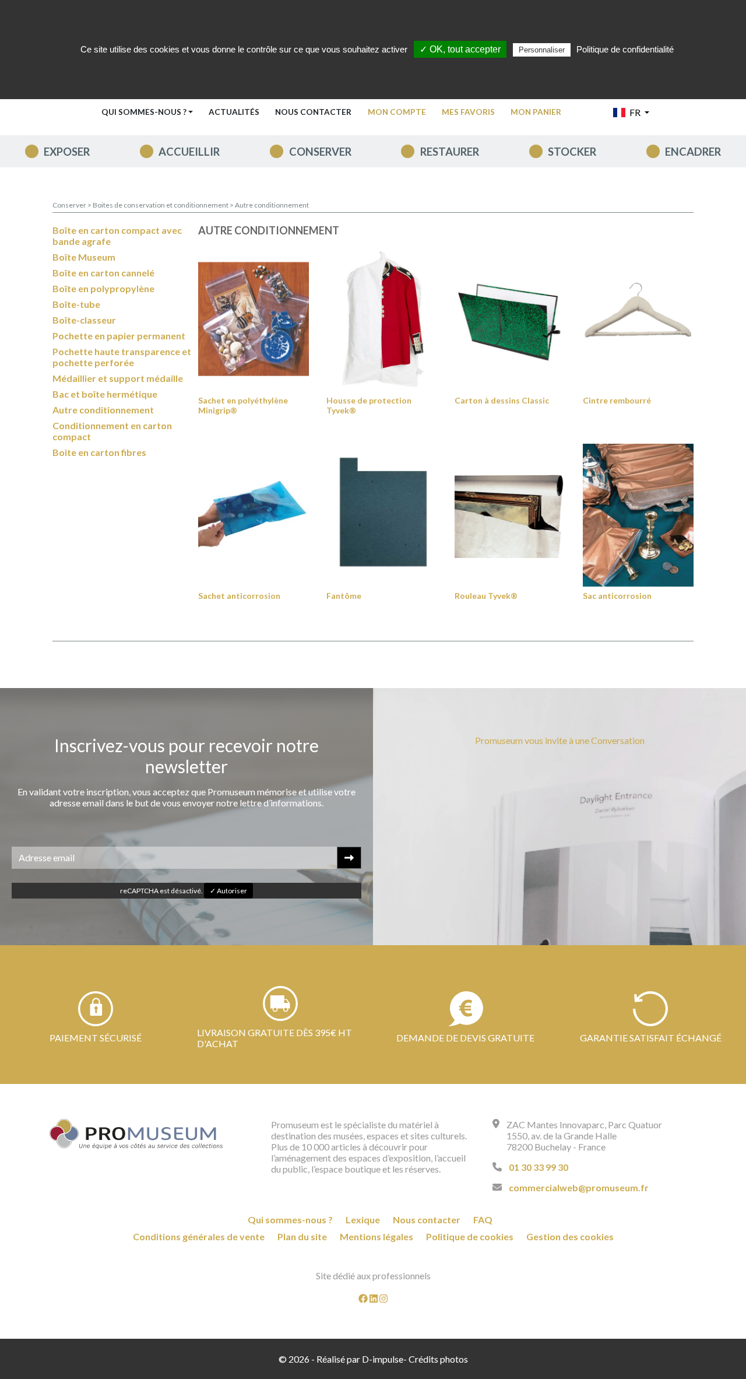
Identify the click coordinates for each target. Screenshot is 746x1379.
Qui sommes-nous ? (290, 1219)
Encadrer (693, 151)
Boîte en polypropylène (103, 288)
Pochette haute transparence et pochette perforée (121, 357)
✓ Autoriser (228, 890)
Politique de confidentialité (625, 49)
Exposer (67, 151)
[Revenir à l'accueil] (136, 1134)
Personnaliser (542, 49)
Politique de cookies (469, 1236)
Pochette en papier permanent (118, 335)
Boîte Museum (83, 256)
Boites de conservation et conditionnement (161, 205)
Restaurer (449, 151)
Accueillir (189, 151)
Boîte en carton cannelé (103, 272)
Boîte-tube (76, 304)
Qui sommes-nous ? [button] (143, 112)
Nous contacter (313, 112)
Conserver (320, 151)
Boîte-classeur (84, 319)
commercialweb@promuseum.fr (579, 1187)
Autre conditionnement (272, 205)
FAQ (482, 1219)
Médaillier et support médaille (117, 378)
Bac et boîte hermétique (104, 393)
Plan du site (302, 1236)
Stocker (572, 151)
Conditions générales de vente (199, 1236)
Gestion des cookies (570, 1236)
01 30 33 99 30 (538, 1167)
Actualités (234, 112)
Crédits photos (438, 1358)
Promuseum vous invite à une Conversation (560, 740)
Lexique (363, 1219)
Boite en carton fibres (99, 452)
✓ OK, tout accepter (460, 49)
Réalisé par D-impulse (359, 1358)
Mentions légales (376, 1236)
